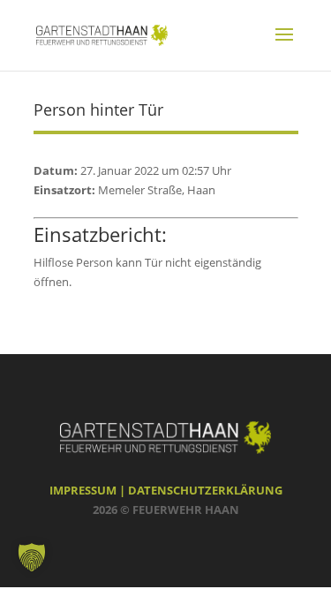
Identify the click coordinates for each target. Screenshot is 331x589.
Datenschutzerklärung (205, 490)
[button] (32, 557)
